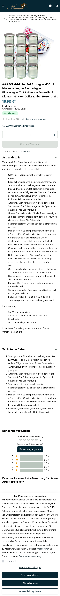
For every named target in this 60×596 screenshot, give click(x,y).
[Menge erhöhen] (55, 134)
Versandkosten (26, 151)
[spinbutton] (30, 134)
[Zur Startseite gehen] (18, 6)
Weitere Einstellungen (30, 567)
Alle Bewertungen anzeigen (34, 119)
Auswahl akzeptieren (30, 591)
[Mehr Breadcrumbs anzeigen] (3, 18)
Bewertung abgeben (30, 449)
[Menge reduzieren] (5, 134)
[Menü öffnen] (3, 6)
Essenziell (11, 561)
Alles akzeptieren (30, 575)
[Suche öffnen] (57, 6)
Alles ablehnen (30, 583)
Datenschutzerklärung (30, 556)
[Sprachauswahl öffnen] (50, 6)
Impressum (42, 548)
